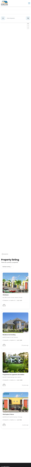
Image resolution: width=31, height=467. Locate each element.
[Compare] (20, 291)
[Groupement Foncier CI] (4, 3)
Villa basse (6, 295)
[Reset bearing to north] (28, 28)
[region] (15, 138)
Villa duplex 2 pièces (8, 414)
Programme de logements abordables (13, 374)
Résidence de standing (9, 334)
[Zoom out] (28, 26)
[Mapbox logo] (5, 254)
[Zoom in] (28, 24)
